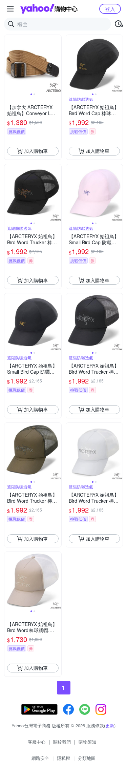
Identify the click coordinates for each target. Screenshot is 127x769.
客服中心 (36, 742)
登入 (110, 8)
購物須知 (87, 742)
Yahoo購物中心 (49, 9)
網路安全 (40, 758)
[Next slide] (56, 63)
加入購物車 (36, 150)
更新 (109, 725)
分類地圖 (87, 758)
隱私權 (63, 758)
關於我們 (62, 742)
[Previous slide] (8, 63)
